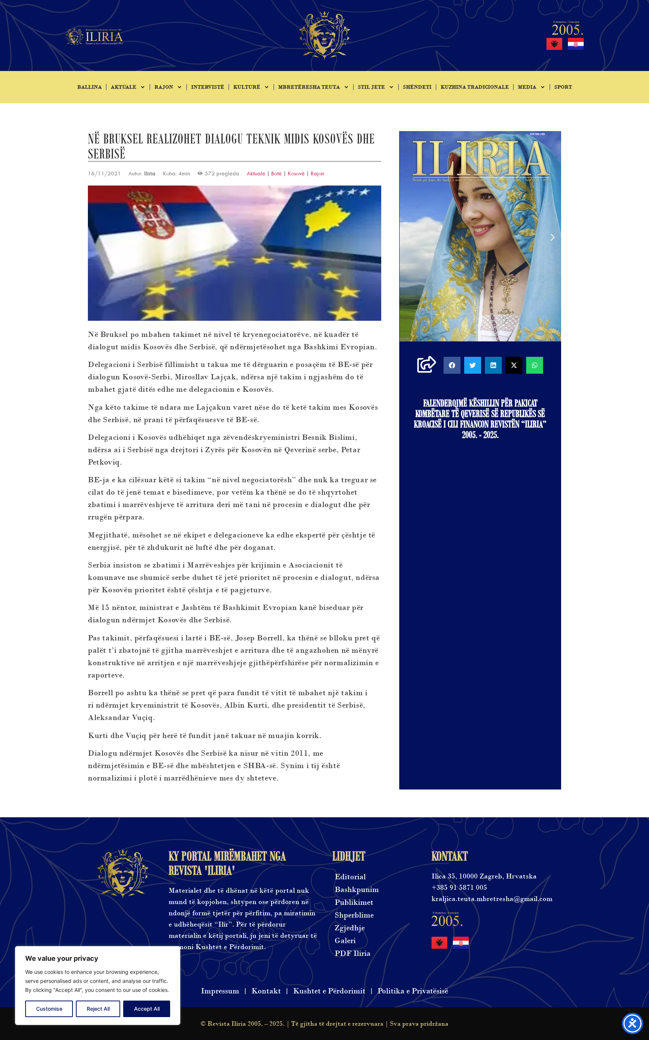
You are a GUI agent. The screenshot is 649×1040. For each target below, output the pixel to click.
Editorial (350, 877)
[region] (97, 985)
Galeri (345, 941)
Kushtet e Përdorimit (329, 991)
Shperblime (354, 915)
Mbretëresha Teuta (309, 87)
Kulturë (246, 87)
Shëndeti (417, 87)
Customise (49, 1008)
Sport (563, 87)
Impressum (220, 991)
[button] (407, 237)
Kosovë (296, 173)
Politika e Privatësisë (412, 991)
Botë (276, 173)
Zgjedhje (350, 928)
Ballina (89, 87)
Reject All (98, 1008)
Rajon (163, 87)
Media (527, 87)
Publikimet (354, 902)
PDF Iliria (353, 953)
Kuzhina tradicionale (475, 87)
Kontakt (266, 991)
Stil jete (371, 87)
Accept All (147, 1008)
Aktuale (123, 87)
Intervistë (207, 87)
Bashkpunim (357, 890)
